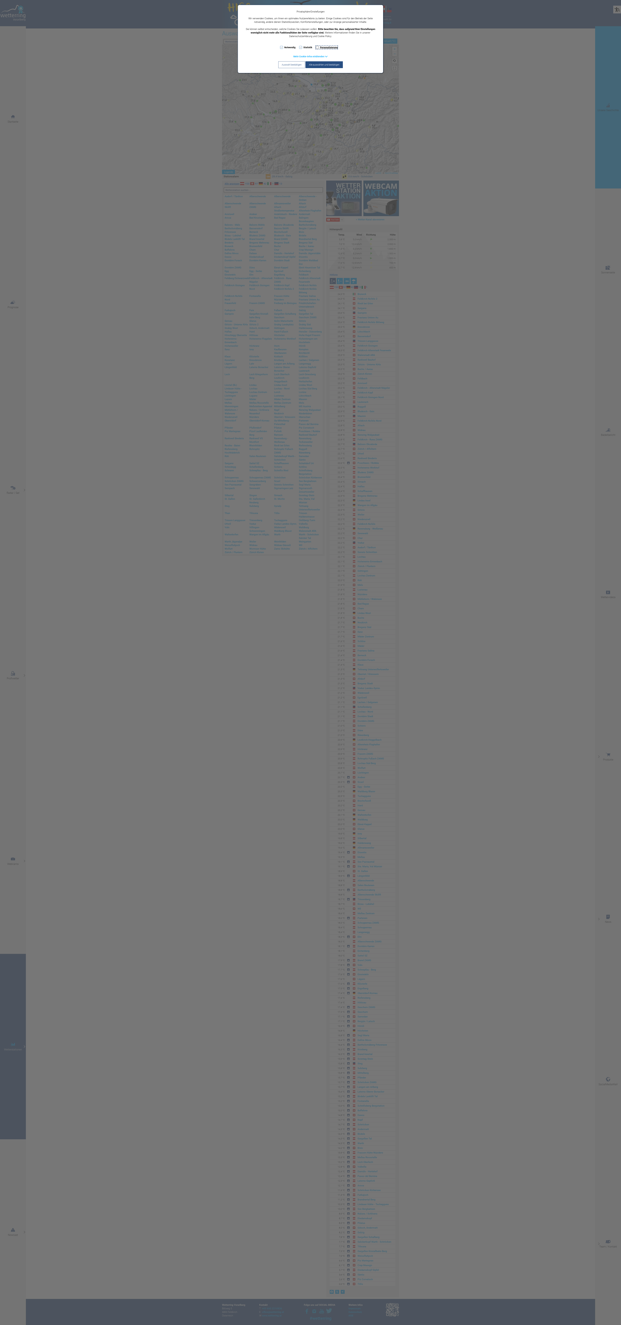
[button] (310, 56)
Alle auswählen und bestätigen (324, 64)
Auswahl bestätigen (292, 64)
